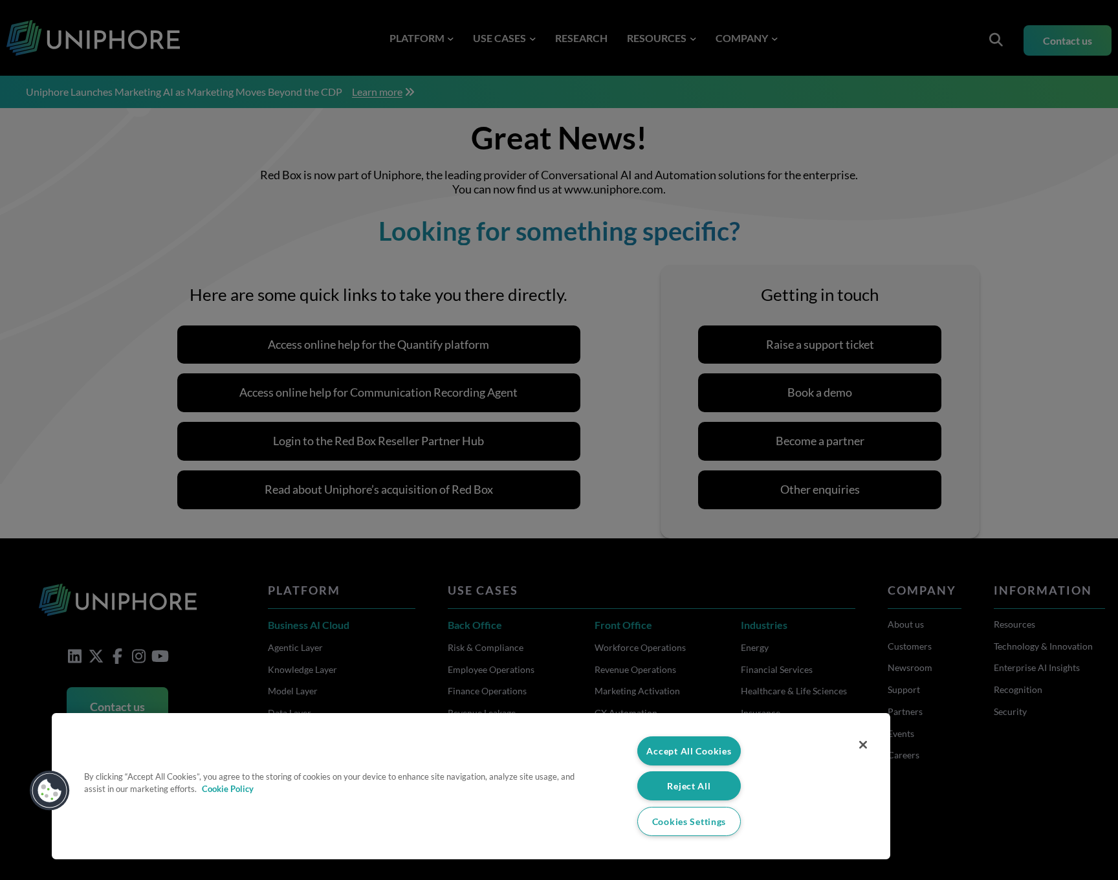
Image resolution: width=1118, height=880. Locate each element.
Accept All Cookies (688, 750)
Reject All (688, 785)
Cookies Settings (689, 821)
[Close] (863, 745)
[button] (50, 790)
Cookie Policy (228, 789)
